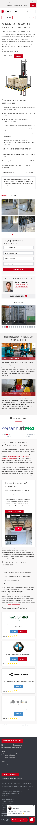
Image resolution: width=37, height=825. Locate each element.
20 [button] (20, 328)
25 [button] (24, 436)
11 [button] (23, 327)
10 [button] (21, 327)
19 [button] (18, 328)
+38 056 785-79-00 (9, 756)
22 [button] (18, 436)
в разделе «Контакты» (14, 604)
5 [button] (20, 234)
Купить (18, 56)
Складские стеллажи (7, 801)
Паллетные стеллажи (8, 799)
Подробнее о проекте (14, 511)
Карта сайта (5, 795)
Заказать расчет (18, 269)
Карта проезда (17, 745)
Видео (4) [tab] (14, 195)
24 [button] (22, 436)
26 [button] (26, 436)
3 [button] (16, 234)
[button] (2, 351)
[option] (18, 216)
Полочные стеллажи (7, 803)
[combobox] (18, 247)
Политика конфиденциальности (10, 793)
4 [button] (18, 234)
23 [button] (20, 436)
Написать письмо (17, 296)
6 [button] (22, 234)
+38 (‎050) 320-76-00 (21, 285)
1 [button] (12, 234)
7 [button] (24, 234)
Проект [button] (22, 631)
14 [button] (30, 327)
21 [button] (22, 328)
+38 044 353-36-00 (9, 766)
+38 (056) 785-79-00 (21, 287)
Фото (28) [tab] (5, 195)
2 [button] (14, 234)
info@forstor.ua (16, 747)
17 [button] (14, 328)
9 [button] (19, 327)
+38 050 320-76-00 (9, 768)
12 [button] (25, 327)
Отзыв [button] (14, 631)
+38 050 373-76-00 (9, 758)
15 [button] (32, 327)
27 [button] (29, 436)
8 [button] (17, 327)
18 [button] (16, 328)
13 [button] (27, 327)
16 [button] (34, 327)
